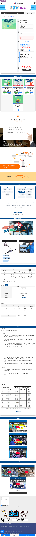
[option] (9, 251)
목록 (18, 493)
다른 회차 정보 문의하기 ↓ (26, 69)
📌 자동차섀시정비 (21, 191)
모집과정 (18, 13)
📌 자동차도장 (22, 194)
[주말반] (18, 7)
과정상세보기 (12, 16)
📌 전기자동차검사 (29, 196)
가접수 (9, 93)
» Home (1, 16)
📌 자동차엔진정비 (30, 189)
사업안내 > (31, 50)
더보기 (18, 490)
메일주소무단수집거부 (9, 523)
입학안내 (5, 16)
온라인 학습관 (29, 13)
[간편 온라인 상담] (14, 515)
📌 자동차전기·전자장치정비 (22, 189)
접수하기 (27, 535)
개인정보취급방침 (4, 523)
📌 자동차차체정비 (29, 191)
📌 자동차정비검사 (28, 194)
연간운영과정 (6, 13)
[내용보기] (9, 505)
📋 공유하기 (5, 535)
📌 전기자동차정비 (21, 196)
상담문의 (18, 506)
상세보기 (5, 93)
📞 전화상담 (14, 535)
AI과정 (2, 531)
